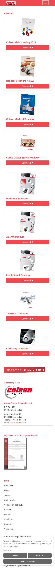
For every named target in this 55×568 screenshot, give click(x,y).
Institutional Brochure (18, 275)
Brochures (8, 519)
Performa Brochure (17, 198)
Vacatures (8, 529)
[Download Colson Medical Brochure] (27, 104)
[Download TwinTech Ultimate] (27, 298)
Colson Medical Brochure (20, 119)
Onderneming (10, 500)
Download (26, 48)
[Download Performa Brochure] (27, 183)
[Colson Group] (19, 392)
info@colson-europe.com (15, 423)
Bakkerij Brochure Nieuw (20, 80)
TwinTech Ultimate (17, 313)
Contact (7, 524)
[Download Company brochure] (27, 336)
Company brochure (17, 348)
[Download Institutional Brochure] (27, 260)
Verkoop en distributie (13, 505)
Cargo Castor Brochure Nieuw (22, 157)
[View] (27, 453)
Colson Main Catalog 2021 (21, 42)
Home (6, 490)
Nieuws (7, 514)
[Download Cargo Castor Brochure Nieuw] (27, 143)
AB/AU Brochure (15, 236)
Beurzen (7, 510)
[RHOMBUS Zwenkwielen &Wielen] (11, 3)
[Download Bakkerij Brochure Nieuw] (27, 66)
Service (7, 495)
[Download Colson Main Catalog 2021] (27, 27)
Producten (8, 486)
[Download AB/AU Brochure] (27, 222)
